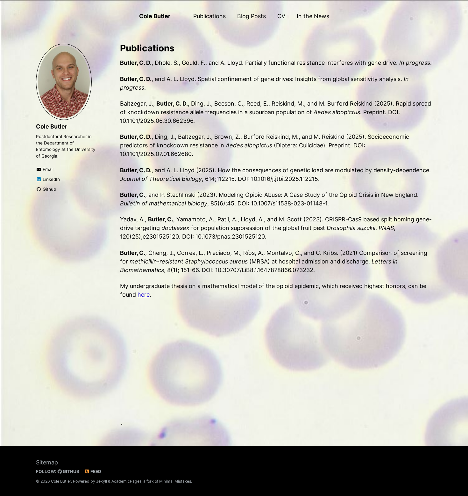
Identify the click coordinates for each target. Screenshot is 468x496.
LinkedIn (50, 179)
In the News (313, 16)
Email (47, 169)
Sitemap (47, 462)
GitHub (70, 471)
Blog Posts (251, 16)
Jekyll (101, 481)
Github (48, 189)
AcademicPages (126, 481)
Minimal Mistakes (175, 481)
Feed (95, 471)
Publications (209, 16)
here (144, 294)
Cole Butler (154, 16)
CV (281, 16)
